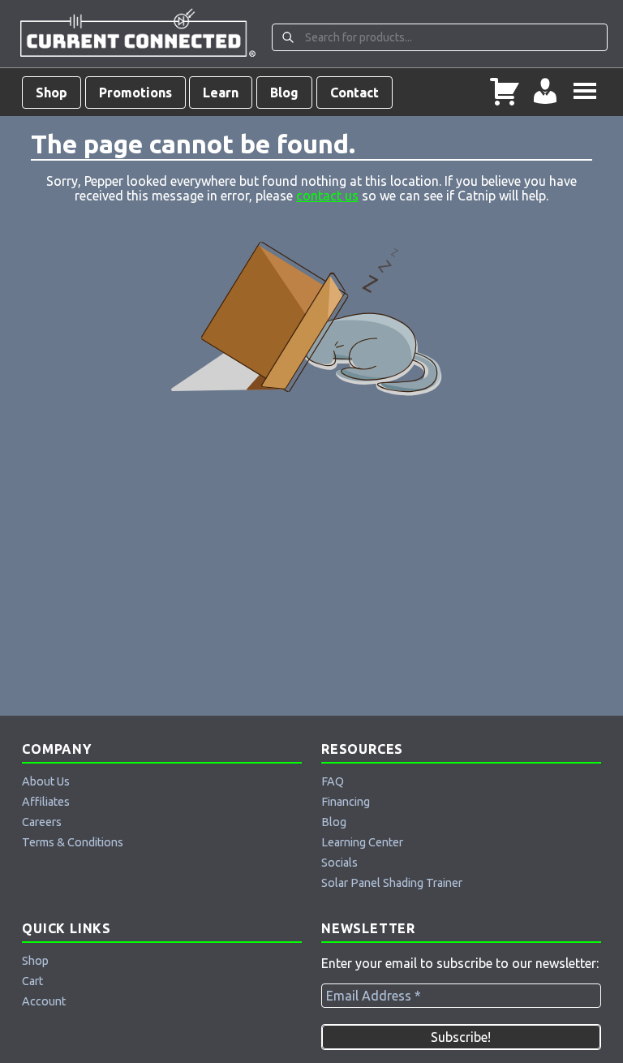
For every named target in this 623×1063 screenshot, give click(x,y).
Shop (51, 92)
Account (44, 1001)
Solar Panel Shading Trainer (391, 882)
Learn (220, 92)
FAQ (332, 781)
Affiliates (46, 801)
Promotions (135, 92)
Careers (42, 822)
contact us (327, 195)
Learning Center (362, 842)
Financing (345, 801)
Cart (32, 981)
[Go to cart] (504, 92)
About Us (46, 781)
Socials (339, 862)
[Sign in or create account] (545, 92)
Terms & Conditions (72, 842)
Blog (284, 92)
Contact (354, 92)
